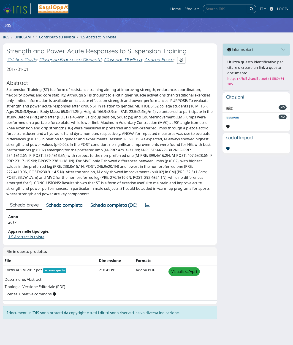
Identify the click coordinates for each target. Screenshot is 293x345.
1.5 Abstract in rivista (98, 37)
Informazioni (242, 49)
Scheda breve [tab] (24, 205)
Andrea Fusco (158, 59)
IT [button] (261, 8)
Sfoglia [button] (190, 8)
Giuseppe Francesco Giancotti (70, 59)
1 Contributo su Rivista (55, 37)
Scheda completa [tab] (64, 205)
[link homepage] (17, 8)
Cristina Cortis (21, 59)
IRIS (6, 37)
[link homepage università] (53, 8)
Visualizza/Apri (184, 271)
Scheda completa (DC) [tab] (113, 205)
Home (175, 8)
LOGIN (282, 8)
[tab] (147, 205)
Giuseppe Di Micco (123, 59)
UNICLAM (22, 37)
